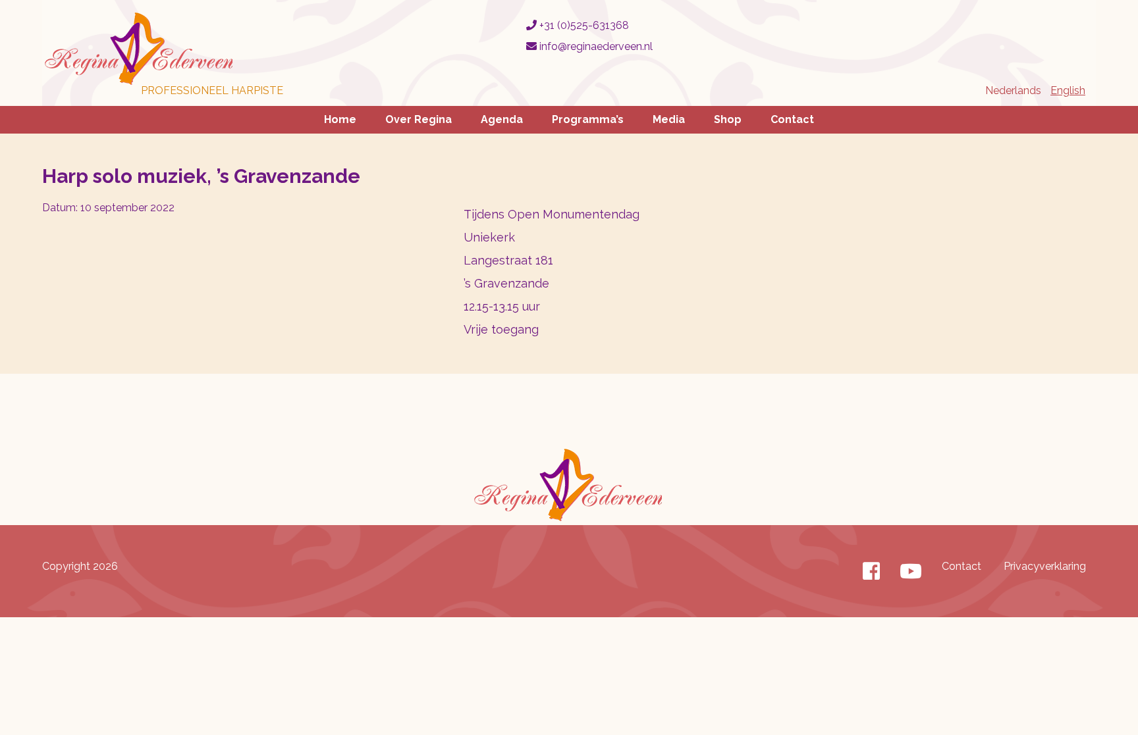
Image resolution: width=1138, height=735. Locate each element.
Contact (792, 119)
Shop (728, 119)
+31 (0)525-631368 (583, 25)
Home (340, 119)
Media (669, 119)
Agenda (502, 119)
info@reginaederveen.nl (595, 46)
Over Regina (418, 119)
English (1067, 90)
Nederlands (1013, 90)
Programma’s (588, 119)
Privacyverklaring (1045, 566)
